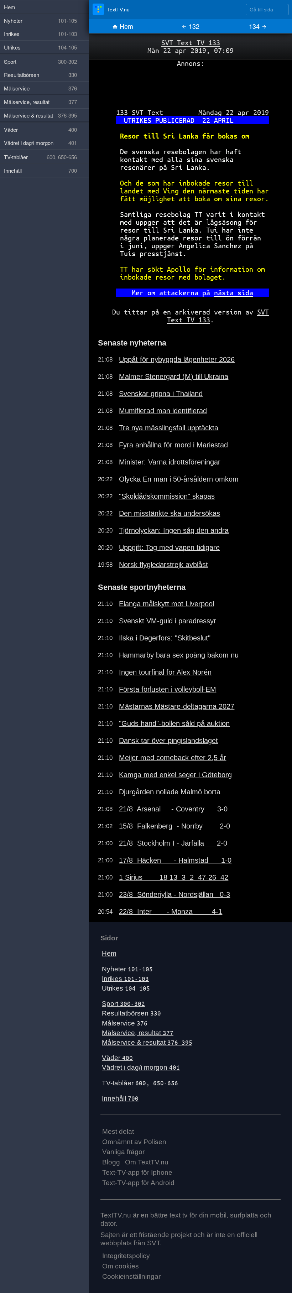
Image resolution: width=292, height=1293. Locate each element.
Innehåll (120, 1098)
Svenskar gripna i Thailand (161, 394)
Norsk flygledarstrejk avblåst (163, 564)
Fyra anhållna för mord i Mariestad (173, 445)
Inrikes (125, 978)
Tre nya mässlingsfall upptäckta (168, 428)
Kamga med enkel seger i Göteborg (175, 775)
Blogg (111, 1162)
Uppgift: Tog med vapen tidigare (169, 547)
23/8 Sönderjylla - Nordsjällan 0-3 (174, 894)
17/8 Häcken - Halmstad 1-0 (175, 860)
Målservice (124, 1023)
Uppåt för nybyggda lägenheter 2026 (177, 359)
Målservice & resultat (147, 1042)
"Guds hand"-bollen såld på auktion (174, 723)
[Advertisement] (190, 85)
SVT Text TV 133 (190, 42)
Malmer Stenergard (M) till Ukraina (173, 376)
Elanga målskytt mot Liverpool (166, 604)
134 (255, 26)
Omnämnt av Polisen (134, 1142)
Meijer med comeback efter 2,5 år (172, 758)
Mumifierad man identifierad (163, 411)
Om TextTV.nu (146, 1162)
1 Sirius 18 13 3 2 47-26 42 (173, 877)
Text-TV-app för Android (138, 1182)
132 (193, 26)
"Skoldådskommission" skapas (167, 496)
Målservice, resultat (137, 1033)
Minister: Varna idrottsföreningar (169, 462)
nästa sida (233, 293)
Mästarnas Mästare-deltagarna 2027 (176, 706)
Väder (117, 1057)
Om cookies (120, 1266)
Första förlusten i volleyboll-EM (167, 689)
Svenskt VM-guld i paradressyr (167, 621)
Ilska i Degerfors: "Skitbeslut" (164, 638)
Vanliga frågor (123, 1152)
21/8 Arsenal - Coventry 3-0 (173, 809)
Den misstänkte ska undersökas (169, 513)
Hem (125, 26)
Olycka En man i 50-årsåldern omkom (179, 479)
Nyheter (127, 969)
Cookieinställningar (131, 1276)
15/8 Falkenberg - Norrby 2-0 (174, 826)
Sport (123, 1003)
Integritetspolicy (126, 1256)
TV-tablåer (140, 1083)
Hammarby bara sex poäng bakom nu (179, 655)
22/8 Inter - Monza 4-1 (170, 911)
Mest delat (118, 1131)
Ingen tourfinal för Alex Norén (165, 672)
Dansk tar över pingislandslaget (168, 740)
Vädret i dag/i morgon (141, 1067)
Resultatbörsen (131, 1013)
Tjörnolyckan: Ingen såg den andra (174, 530)
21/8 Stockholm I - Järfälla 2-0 (173, 843)
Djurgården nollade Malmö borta (169, 792)
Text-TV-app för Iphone (137, 1172)
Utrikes (126, 988)
